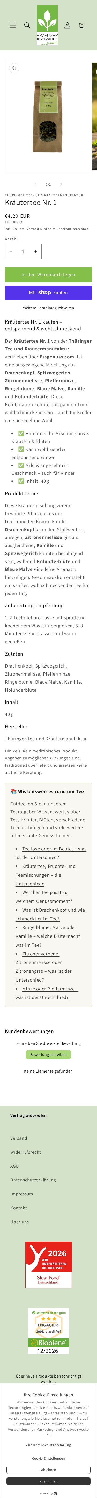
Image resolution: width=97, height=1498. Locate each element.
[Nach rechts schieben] (61, 184)
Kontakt (18, 1208)
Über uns (19, 1222)
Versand (33, 228)
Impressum (21, 1194)
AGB (14, 1166)
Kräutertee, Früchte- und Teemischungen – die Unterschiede (46, 875)
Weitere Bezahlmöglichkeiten (48, 307)
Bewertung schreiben (48, 1054)
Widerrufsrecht (25, 1152)
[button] (13, 25)
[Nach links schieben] (35, 184)
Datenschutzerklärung (33, 1180)
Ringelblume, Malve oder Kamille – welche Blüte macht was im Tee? (48, 936)
